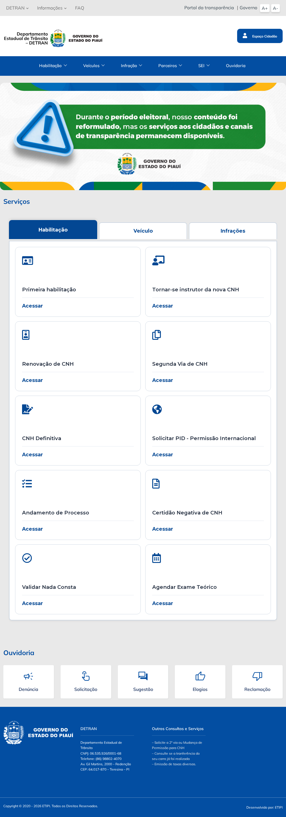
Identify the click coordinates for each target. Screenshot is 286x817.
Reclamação (257, 689)
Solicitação (85, 689)
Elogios (200, 689)
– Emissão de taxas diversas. (174, 764)
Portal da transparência (209, 7)
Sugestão (143, 689)
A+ (265, 8)
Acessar (32, 306)
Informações (50, 8)
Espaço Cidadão (264, 36)
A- (275, 8)
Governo (248, 7)
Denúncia (28, 689)
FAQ (79, 8)
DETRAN (15, 8)
